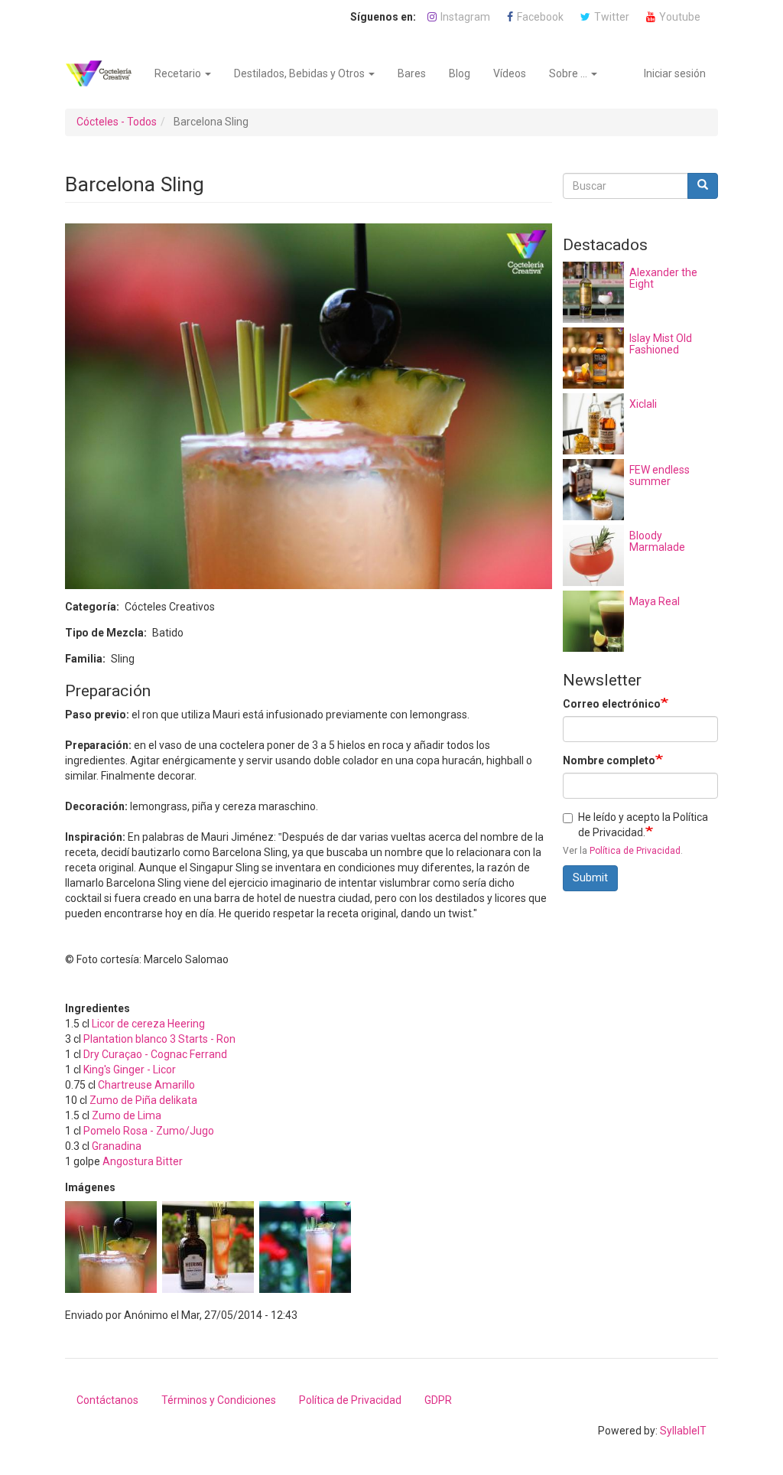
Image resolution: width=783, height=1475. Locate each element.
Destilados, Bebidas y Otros (300, 73)
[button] (111, 1247)
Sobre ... (569, 73)
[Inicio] (104, 73)
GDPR (438, 1400)
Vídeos (509, 73)
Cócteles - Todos (116, 122)
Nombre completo (609, 760)
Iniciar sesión (675, 73)
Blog (459, 73)
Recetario (178, 73)
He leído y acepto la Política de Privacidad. (643, 824)
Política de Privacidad (635, 850)
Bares (412, 73)
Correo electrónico (612, 704)
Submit (590, 877)
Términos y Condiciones (218, 1400)
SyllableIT (683, 1431)
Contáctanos (107, 1400)
